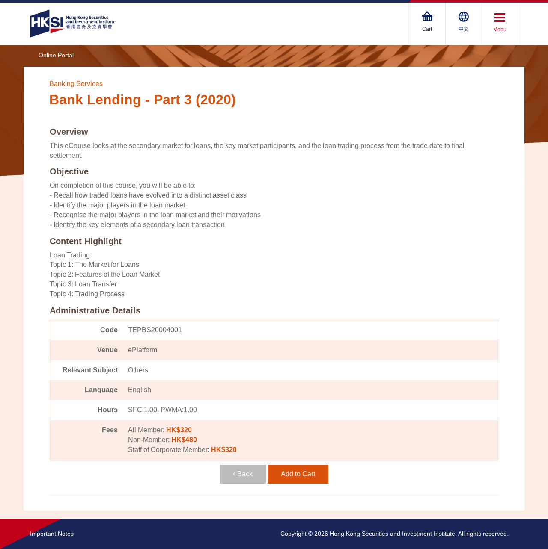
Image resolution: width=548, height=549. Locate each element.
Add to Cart (298, 474)
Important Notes (52, 533)
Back (244, 474)
